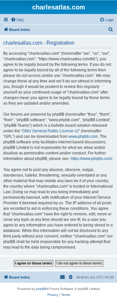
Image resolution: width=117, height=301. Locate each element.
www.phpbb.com (83, 136)
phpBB (41, 289)
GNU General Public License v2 (50, 131)
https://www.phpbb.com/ (91, 158)
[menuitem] (17, 20)
